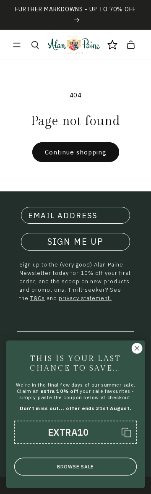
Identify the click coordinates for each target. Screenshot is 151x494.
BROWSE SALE (75, 466)
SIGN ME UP (75, 241)
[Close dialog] (137, 348)
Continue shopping (76, 152)
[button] (17, 45)
